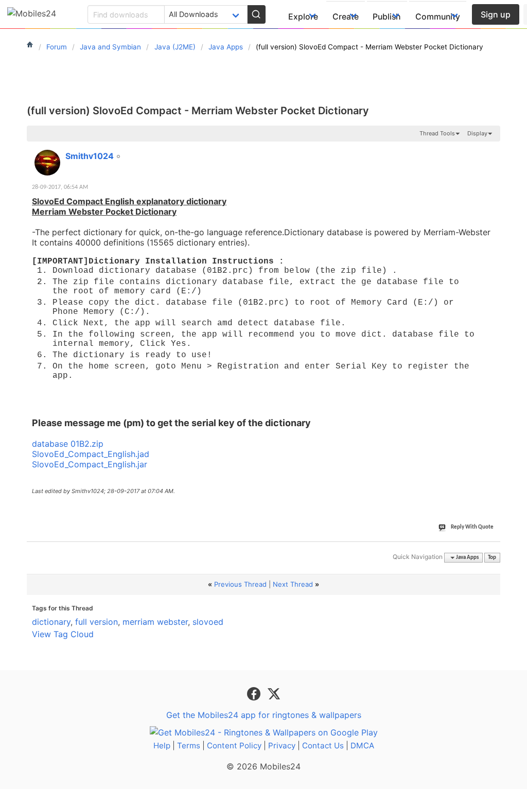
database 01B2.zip (67, 444)
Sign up (496, 14)
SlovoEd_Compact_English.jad (90, 454)
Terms (188, 745)
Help (161, 745)
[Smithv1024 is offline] (47, 163)
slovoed (207, 622)
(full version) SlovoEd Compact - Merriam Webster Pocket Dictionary (198, 110)
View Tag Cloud (63, 634)
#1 (492, 150)
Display (477, 133)
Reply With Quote (472, 527)
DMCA (362, 745)
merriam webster (155, 622)
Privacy (281, 745)
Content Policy (234, 745)
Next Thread (293, 584)
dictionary (51, 622)
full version (96, 622)
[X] (273, 693)
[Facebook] (255, 693)
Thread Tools (437, 133)
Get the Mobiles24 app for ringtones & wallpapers (263, 715)
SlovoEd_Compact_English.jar (89, 464)
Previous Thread (240, 584)
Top (492, 557)
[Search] (256, 14)
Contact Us (323, 745)
